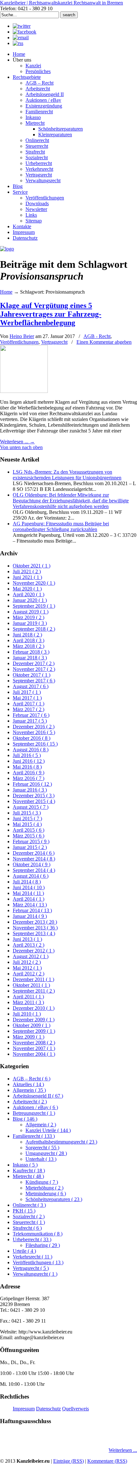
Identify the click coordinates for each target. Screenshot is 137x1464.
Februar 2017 (31, 715)
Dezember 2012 (33, 950)
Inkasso (25, 1164)
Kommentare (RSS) (107, 1461)
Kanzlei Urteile (48, 1130)
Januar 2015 (30, 847)
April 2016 (28, 772)
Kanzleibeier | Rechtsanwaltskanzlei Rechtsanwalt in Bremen (61, 2)
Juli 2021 (27, 571)
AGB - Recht (97, 336)
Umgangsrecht (46, 1153)
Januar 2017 (30, 721)
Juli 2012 (27, 962)
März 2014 (30, 904)
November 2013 (35, 927)
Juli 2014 (27, 881)
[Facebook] (24, 31)
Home (6, 292)
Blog (25, 1119)
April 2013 (28, 945)
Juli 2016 (27, 755)
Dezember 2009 (33, 1019)
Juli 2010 (27, 1014)
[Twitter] (22, 26)
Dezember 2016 (33, 726)
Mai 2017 (27, 698)
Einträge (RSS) (68, 1461)
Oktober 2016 (31, 738)
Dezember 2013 (35, 922)
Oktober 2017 (31, 675)
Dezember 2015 (33, 795)
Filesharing (42, 1245)
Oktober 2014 (31, 864)
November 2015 (34, 801)
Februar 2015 (31, 841)
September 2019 (34, 606)
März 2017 (28, 709)
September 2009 (34, 1031)
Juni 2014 (29, 887)
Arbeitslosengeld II (38, 1096)
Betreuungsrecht (34, 1113)
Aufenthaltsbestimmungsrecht (61, 1142)
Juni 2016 (29, 761)
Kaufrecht (29, 1170)
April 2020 (28, 594)
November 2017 (34, 669)
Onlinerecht (29, 1205)
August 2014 (30, 876)
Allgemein (29, 1090)
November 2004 (34, 1054)
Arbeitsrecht (30, 1101)
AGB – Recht (31, 1078)
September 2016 (35, 744)
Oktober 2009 (31, 1025)
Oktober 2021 (31, 565)
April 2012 (28, 973)
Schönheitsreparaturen (53, 1199)
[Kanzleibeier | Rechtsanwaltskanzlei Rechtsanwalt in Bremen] (7, 249)
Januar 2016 (30, 789)
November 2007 (34, 1048)
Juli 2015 (27, 812)
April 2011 (28, 996)
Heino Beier (22, 336)
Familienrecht (34, 1136)
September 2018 (34, 629)
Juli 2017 (27, 692)
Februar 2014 (32, 910)
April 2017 (28, 703)
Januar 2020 (30, 600)
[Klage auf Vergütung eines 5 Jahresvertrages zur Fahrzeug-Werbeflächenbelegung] (24, 391)
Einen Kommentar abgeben (104, 342)
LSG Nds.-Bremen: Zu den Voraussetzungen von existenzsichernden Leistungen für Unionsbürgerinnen (67, 474)
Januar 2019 (30, 623)
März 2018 (28, 646)
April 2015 (28, 830)
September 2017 (34, 680)
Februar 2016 (32, 784)
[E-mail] (21, 37)
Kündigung (41, 1182)
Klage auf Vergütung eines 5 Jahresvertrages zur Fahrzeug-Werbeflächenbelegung (50, 314)
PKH (24, 1210)
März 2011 (28, 1002)
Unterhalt (40, 1159)
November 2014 (34, 858)
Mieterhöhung (44, 1187)
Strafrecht (27, 1228)
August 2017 (30, 686)
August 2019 (30, 611)
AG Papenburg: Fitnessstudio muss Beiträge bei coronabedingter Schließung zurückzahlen (61, 526)
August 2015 (30, 807)
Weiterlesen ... (123, 1450)
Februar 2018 (31, 652)
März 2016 (28, 778)
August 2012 (30, 956)
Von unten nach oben (21, 447)
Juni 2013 (27, 939)
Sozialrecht (29, 1216)
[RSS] (18, 43)
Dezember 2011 (33, 979)
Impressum (24, 1408)
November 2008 (34, 1042)
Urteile (24, 1251)
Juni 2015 (27, 818)
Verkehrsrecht (32, 1256)
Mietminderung (45, 1193)
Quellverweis (75, 1408)
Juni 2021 (27, 577)
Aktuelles (28, 1084)
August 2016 (30, 749)
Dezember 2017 (33, 663)
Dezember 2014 (33, 853)
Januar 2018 (30, 657)
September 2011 (34, 991)
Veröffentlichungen (19, 342)
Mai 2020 (27, 588)
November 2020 (34, 583)
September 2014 (34, 870)
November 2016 (34, 732)
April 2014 (28, 899)
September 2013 (34, 933)
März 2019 (28, 617)
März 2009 (28, 1037)
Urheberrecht (32, 1239)
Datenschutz (48, 1408)
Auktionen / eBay (35, 1107)
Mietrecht (28, 1176)
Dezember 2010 (33, 1008)
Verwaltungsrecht (35, 1274)
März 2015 (28, 835)
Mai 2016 (27, 767)
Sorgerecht (42, 1147)
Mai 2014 (28, 893)
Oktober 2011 (31, 985)
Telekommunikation (37, 1233)
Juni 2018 (27, 634)
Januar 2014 (30, 916)
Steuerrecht (29, 1222)
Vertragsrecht (54, 342)
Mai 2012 (27, 968)
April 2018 (28, 640)
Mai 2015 (27, 824)
